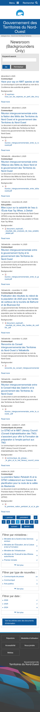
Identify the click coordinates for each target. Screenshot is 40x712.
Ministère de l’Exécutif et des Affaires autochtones (21, 555)
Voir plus (20, 565)
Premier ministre (21, 560)
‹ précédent (23, 517)
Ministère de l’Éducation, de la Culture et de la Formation (21, 546)
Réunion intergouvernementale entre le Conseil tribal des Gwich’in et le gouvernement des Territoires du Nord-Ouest (19, 389)
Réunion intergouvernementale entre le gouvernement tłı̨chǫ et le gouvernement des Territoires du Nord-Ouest (19, 254)
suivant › (14, 526)
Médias (10, 652)
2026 (21, 600)
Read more (5, 101)
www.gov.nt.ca (5, 36)
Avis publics (21, 583)
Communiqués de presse (21, 576)
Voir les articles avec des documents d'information (19, 622)
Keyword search (9, 56)
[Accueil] (20, 13)
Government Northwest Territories (21, 36)
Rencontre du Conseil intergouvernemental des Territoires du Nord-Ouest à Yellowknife (18, 347)
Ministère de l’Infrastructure (21, 550)
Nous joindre (30, 645)
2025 (21, 604)
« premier (9, 517)
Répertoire (10, 638)
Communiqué (21, 580)
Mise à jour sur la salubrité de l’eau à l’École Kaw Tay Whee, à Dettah (19, 209)
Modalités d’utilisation (29, 638)
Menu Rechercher (21, 2)
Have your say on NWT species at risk (20, 81)
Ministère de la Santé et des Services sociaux (21, 540)
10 (36, 522)
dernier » (27, 526)
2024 (21, 607)
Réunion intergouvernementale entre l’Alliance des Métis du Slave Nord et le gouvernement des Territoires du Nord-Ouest (19, 166)
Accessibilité (10, 645)
